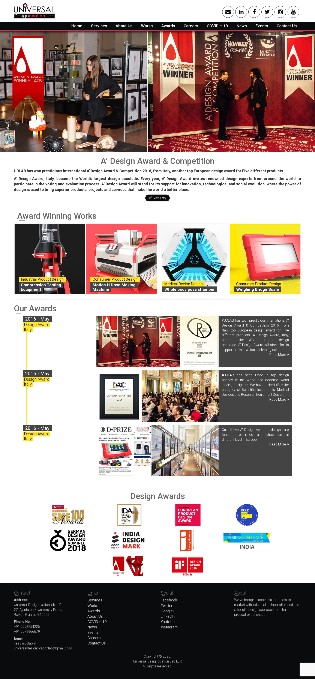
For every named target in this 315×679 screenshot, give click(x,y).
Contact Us (287, 25)
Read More (278, 355)
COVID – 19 (217, 25)
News (242, 25)
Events (261, 25)
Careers (191, 25)
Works (147, 25)
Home (76, 25)
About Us (124, 25)
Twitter (166, 606)
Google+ (168, 611)
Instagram (169, 627)
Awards (168, 25)
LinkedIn (168, 616)
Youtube (168, 622)
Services (99, 25)
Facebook (169, 600)
